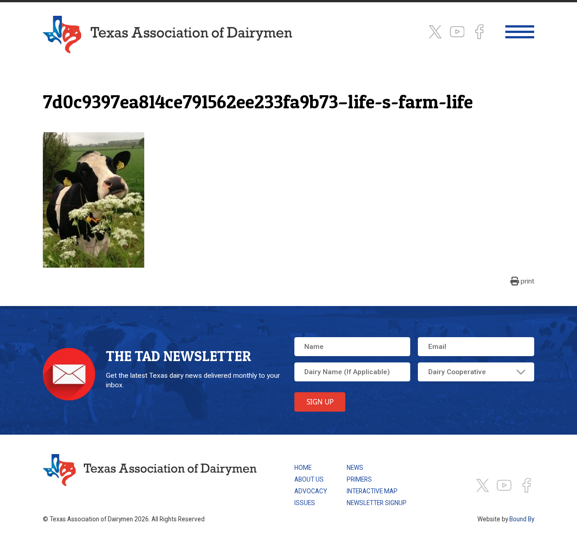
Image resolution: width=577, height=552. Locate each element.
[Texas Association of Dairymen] (167, 34)
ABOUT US (309, 479)
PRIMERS (359, 479)
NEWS (355, 467)
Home (302, 467)
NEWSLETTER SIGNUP (377, 502)
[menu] (519, 31)
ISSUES (304, 502)
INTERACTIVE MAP (372, 491)
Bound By (521, 519)
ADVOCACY (310, 491)
